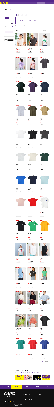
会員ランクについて (25, 396)
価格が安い (44, 30)
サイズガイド (30, 396)
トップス (8, 384)
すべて (6, 32)
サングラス (34, 372)
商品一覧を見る (47, 7)
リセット (6, 40)
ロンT (21, 372)
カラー (6, 26)
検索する (10, 40)
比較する (18, 53)
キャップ (24, 372)
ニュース (40, 396)
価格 (5, 35)
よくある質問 (30, 397)
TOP (1, 384)
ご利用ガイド (30, 394)
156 (47, 361)
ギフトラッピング (25, 397)
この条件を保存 (10, 9)
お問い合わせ (30, 399)
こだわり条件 (7, 29)
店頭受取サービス (25, 394)
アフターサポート (25, 399)
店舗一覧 (40, 394)
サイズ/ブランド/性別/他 (8, 23)
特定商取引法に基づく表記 (15, 404)
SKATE (11, 20)
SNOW (7, 20)
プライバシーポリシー (8, 404)
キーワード (6, 37)
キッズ (39, 372)
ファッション (4, 384)
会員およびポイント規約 (23, 404)
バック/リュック (29, 372)
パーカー (17, 372)
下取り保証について (25, 401)
